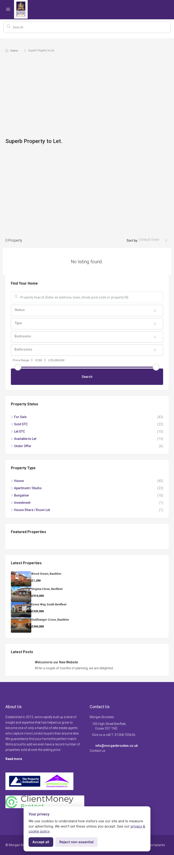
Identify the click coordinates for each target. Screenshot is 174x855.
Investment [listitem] (22, 502)
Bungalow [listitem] (21, 495)
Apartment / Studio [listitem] (28, 488)
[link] (21, 579)
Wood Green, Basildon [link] (46, 573)
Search (87, 377)
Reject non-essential (76, 842)
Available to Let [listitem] (25, 439)
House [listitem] (19, 481)
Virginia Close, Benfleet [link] (47, 589)
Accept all (40, 842)
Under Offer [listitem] (22, 446)
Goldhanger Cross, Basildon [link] (50, 619)
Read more (13, 759)
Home (14, 50)
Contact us (97, 750)
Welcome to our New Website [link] (56, 662)
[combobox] (153, 240)
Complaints (156, 845)
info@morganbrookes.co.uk (116, 745)
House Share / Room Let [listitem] (32, 510)
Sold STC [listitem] (21, 424)
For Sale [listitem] (20, 417)
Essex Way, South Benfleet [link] (48, 604)
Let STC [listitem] (19, 431)
